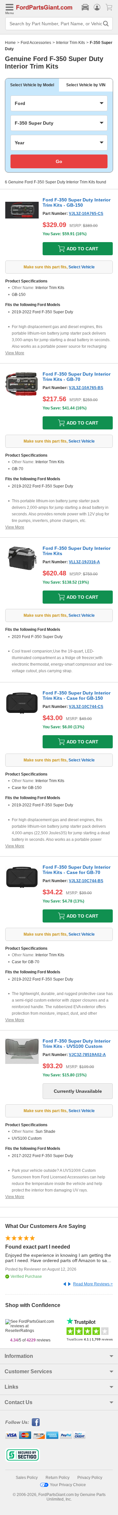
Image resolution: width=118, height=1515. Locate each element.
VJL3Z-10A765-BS (86, 387)
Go (59, 161)
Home (10, 42)
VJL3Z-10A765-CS (86, 213)
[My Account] (97, 7)
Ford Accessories (36, 42)
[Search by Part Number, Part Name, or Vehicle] (106, 24)
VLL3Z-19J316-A (84, 562)
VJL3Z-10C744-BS (86, 881)
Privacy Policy (89, 1477)
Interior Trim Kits (70, 42)
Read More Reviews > (93, 1284)
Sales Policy (27, 1477)
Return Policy (57, 1477)
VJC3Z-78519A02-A (87, 1054)
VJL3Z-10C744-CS (86, 706)
